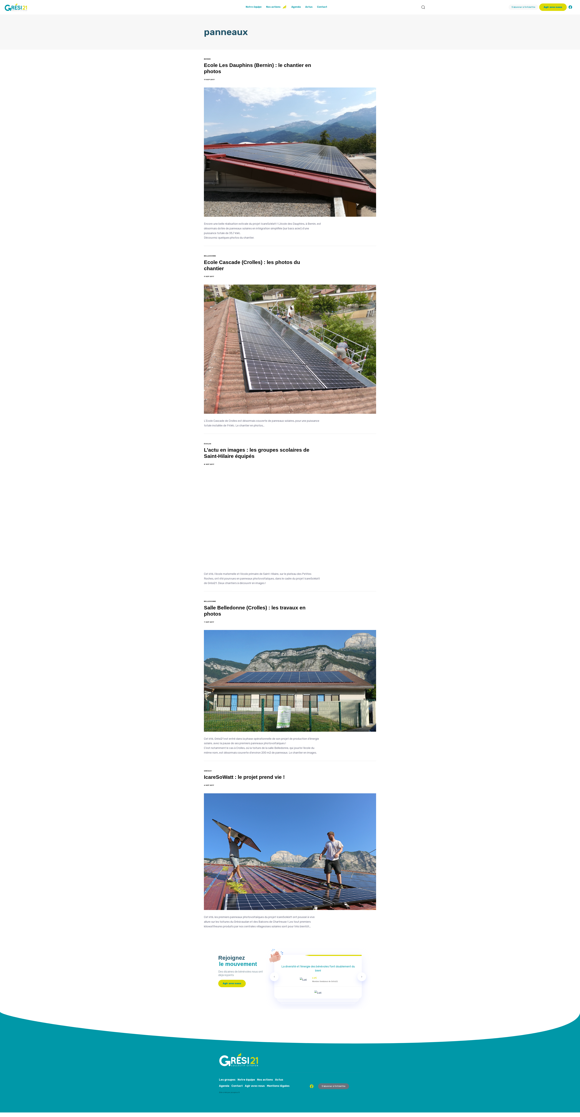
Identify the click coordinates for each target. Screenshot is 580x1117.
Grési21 (208, 771)
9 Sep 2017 (209, 276)
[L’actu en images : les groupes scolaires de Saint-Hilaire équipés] (290, 519)
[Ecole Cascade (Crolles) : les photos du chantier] (290, 349)
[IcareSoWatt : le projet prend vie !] (290, 851)
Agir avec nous (255, 1086)
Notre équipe (254, 6)
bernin (207, 59)
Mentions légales (278, 1086)
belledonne (210, 256)
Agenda (296, 6)
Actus (309, 6)
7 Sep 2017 (209, 622)
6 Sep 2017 (209, 785)
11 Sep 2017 (209, 80)
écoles (207, 444)
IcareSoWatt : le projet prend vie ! (244, 777)
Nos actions (273, 6)
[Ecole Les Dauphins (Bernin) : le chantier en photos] (290, 152)
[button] (423, 7)
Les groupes (227, 1079)
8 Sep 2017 (209, 464)
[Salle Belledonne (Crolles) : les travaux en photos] (290, 681)
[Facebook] (570, 7)
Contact (322, 6)
